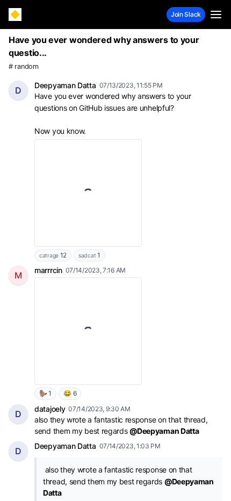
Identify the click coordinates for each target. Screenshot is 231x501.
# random (24, 66)
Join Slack (186, 14)
